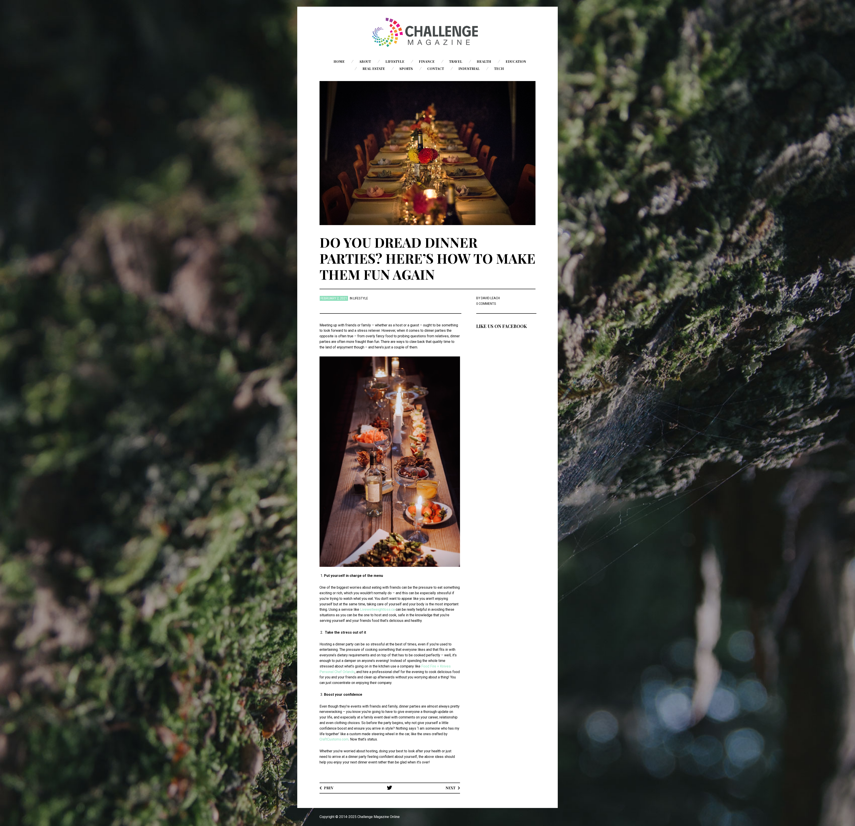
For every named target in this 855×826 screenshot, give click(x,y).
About (365, 61)
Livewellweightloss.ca (377, 609)
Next (451, 787)
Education (516, 61)
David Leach (490, 298)
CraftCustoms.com (334, 739)
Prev (329, 787)
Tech (499, 68)
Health (484, 61)
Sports (406, 68)
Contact (435, 68)
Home (339, 61)
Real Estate (373, 68)
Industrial (469, 68)
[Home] (427, 32)
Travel (455, 61)
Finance (427, 61)
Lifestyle (394, 61)
